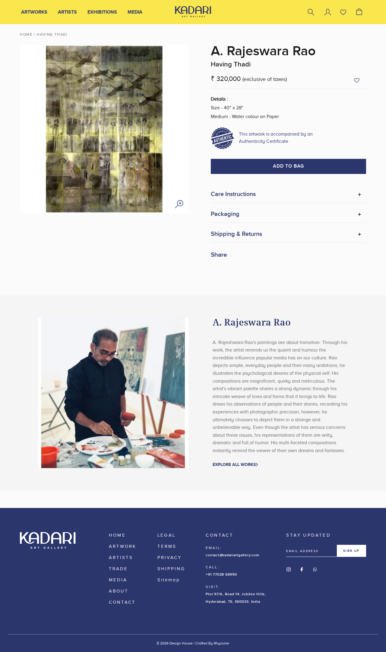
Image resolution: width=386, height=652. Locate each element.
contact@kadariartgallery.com (232, 555)
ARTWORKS (34, 12)
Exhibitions (102, 12)
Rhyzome (221, 643)
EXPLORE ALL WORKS (234, 464)
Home (26, 34)
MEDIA (135, 12)
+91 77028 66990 (221, 574)
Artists (67, 12)
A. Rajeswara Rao (263, 51)
